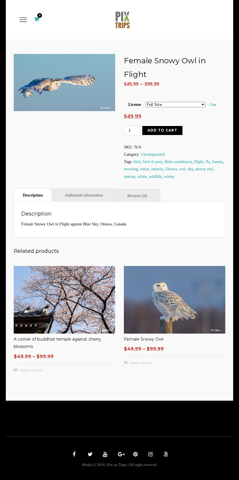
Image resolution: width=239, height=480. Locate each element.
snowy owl (204, 169)
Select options (31, 370)
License (134, 104)
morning (131, 169)
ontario (157, 169)
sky (190, 169)
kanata (217, 162)
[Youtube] (104, 455)
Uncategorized (153, 154)
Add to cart (162, 130)
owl (182, 169)
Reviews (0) (137, 196)
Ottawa (171, 169)
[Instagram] (149, 455)
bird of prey (152, 162)
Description (33, 195)
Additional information (84, 195)
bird (137, 162)
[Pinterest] (134, 455)
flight (198, 162)
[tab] (33, 195)
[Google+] (119, 455)
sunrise (129, 176)
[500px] (164, 455)
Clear (213, 105)
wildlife (155, 176)
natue (144, 169)
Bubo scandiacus (178, 162)
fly (207, 162)
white (142, 176)
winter (169, 176)
